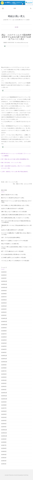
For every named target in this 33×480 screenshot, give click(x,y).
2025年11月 (4, 284)
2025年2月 (3, 312)
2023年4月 (3, 380)
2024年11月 (4, 321)
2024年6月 (4, 337)
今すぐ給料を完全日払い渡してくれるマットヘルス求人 (15, 217)
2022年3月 (3, 420)
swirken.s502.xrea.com (22, 42)
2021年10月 (4, 436)
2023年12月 (4, 355)
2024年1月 (3, 352)
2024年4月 (4, 343)
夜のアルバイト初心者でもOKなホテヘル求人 (12, 197)
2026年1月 (3, 278)
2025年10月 (4, 287)
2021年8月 (3, 442)
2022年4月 (3, 417)
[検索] (31, 8)
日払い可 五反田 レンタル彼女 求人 (10, 243)
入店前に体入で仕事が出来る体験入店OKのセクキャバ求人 (16, 214)
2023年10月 (4, 361)
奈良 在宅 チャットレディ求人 (10, 182)
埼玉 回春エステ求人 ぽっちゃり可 (22, 183)
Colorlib (15, 475)
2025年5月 (4, 303)
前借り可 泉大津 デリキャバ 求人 (9, 194)
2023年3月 (3, 383)
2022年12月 (4, 392)
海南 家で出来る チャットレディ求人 (11, 162)
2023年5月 (3, 377)
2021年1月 (3, 464)
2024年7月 (3, 334)
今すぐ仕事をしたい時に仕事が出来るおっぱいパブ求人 (15, 205)
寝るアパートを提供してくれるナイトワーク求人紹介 (14, 240)
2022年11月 (4, 395)
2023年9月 (3, 365)
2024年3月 (3, 346)
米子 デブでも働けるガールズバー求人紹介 (12, 251)
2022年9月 (3, 402)
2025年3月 (3, 309)
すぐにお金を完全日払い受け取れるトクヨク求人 (13, 254)
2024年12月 (4, 318)
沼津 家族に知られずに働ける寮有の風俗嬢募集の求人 (15, 159)
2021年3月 (3, 457)
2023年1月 (3, 389)
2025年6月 (4, 300)
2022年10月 (4, 399)
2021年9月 (3, 439)
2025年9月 (4, 290)
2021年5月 (3, 451)
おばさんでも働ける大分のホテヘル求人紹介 (12, 208)
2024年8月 (4, 331)
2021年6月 (3, 448)
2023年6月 (3, 374)
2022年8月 (3, 405)
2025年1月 (3, 315)
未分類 (16, 27)
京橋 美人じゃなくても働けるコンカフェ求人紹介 (14, 211)
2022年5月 (3, 414)
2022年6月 (3, 411)
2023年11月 (4, 358)
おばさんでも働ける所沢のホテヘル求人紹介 (12, 230)
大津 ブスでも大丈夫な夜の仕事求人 (10, 237)
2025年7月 (3, 296)
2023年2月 (3, 386)
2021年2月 (3, 460)
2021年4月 (3, 454)
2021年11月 (4, 433)
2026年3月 (3, 272)
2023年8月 (3, 368)
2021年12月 (4, 430)
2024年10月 (4, 324)
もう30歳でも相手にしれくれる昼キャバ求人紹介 (13, 257)
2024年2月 (3, 349)
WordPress (25, 475)
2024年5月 (4, 340)
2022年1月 (3, 426)
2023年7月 (3, 371)
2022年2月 (3, 423)
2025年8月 (4, 293)
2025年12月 (4, 281)
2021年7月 (3, 445)
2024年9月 (4, 327)
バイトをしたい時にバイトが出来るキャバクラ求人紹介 (15, 260)
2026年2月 (3, 275)
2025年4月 (4, 306)
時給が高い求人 (16, 16)
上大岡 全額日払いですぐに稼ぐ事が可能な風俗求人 (14, 171)
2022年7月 (3, 408)
